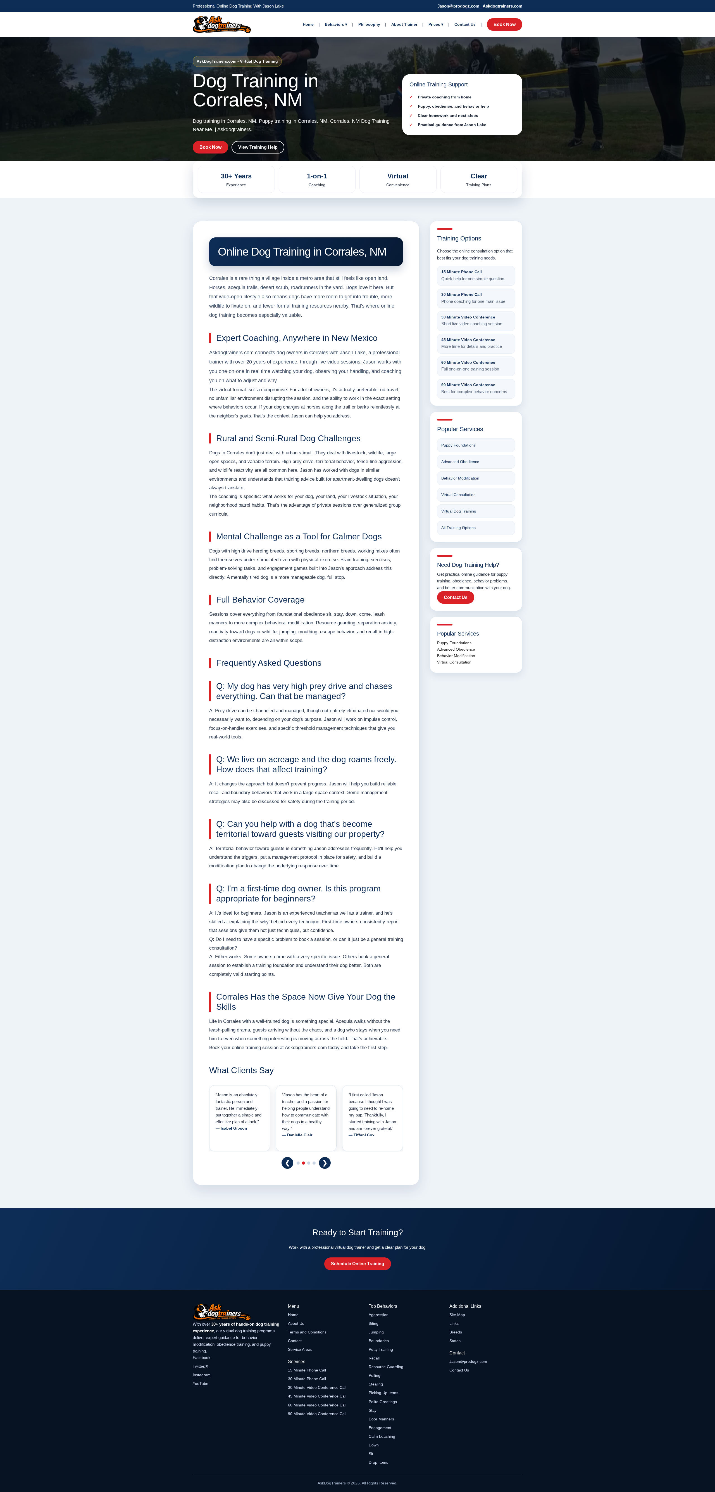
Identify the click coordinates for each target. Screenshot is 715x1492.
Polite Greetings (383, 1401)
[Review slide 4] (314, 1163)
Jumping (376, 1332)
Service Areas (300, 1349)
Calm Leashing (382, 1436)
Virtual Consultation (458, 494)
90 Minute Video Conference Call (317, 1413)
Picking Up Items (383, 1393)
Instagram (202, 1375)
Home (308, 24)
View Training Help (258, 147)
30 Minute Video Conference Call (317, 1387)
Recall (374, 1358)
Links (454, 1323)
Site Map (457, 1314)
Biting (373, 1323)
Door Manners (381, 1419)
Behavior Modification (460, 478)
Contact (295, 1340)
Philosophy (369, 24)
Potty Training (381, 1349)
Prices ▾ (435, 24)
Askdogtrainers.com (502, 6)
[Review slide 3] (308, 1163)
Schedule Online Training (357, 1263)
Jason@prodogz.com (458, 6)
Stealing (376, 1384)
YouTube (200, 1383)
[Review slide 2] (303, 1163)
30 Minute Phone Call (307, 1379)
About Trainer (404, 24)
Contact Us (465, 24)
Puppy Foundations (458, 445)
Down (374, 1445)
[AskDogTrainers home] (236, 1312)
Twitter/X (200, 1366)
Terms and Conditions (307, 1332)
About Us (296, 1323)
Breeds (455, 1332)
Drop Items (378, 1462)
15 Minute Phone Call (307, 1370)
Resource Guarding (386, 1366)
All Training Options (458, 527)
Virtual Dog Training (458, 511)
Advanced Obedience (460, 461)
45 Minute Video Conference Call (317, 1396)
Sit (371, 1453)
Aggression (379, 1314)
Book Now (505, 24)
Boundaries (379, 1340)
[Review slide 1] (298, 1163)
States (455, 1340)
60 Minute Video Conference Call (317, 1405)
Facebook (201, 1357)
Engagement (380, 1427)
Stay (372, 1410)
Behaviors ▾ (336, 24)
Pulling (374, 1375)
